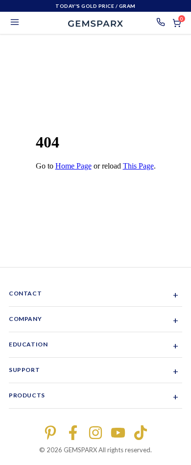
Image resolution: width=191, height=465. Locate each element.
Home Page (73, 166)
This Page (138, 166)
